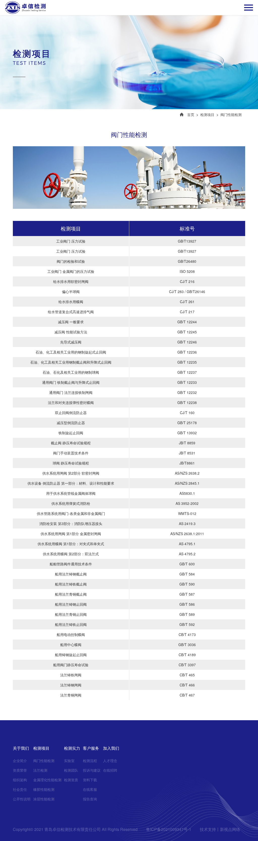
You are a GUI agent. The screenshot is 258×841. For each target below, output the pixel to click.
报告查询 (90, 798)
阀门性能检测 (231, 114)
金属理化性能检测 (47, 779)
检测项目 (207, 114)
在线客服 (90, 789)
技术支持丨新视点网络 (220, 829)
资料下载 (90, 779)
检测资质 (71, 779)
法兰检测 (40, 770)
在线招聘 (110, 770)
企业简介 (20, 760)
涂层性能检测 (43, 798)
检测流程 (90, 760)
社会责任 (20, 789)
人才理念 (110, 760)
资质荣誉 (20, 770)
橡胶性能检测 (43, 789)
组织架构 (20, 779)
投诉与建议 (92, 770)
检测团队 (71, 770)
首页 (190, 114)
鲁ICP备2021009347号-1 (168, 829)
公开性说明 (21, 798)
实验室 (69, 760)
